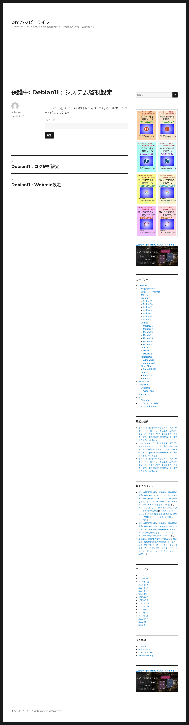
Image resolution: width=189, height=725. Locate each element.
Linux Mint (146, 366)
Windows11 (148, 391)
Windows (145, 388)
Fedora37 (147, 301)
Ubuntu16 (147, 344)
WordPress (144, 381)
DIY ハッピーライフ (30, 22)
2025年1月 (143, 578)
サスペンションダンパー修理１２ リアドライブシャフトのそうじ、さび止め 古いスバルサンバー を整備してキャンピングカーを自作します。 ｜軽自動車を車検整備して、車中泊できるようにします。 (158, 464)
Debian (144, 347)
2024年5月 (143, 585)
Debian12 (147, 350)
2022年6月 (143, 619)
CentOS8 (147, 375)
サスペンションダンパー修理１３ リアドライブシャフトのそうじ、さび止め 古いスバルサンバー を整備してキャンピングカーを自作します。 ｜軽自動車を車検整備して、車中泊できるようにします (158, 433)
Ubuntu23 (148, 329)
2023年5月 (143, 600)
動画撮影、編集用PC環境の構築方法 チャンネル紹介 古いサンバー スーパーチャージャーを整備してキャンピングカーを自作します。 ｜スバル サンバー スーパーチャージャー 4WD (158, 529)
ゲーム (141, 397)
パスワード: (50, 120)
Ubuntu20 (148, 338)
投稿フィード (144, 649)
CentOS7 (147, 378)
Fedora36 (148, 304)
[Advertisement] (94, 66)
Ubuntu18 (147, 341)
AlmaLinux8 (149, 363)
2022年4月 (144, 625)
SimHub (145, 400)
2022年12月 (144, 603)
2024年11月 (144, 581)
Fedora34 (148, 310)
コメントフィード (146, 652)
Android (142, 394)
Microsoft (143, 385)
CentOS (144, 372)
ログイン (142, 646)
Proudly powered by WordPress (46, 711)
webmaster (16, 112)
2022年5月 (143, 622)
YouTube (143, 285)
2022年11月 (144, 606)
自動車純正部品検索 (147, 492)
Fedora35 (147, 307)
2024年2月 (144, 594)
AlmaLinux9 (149, 360)
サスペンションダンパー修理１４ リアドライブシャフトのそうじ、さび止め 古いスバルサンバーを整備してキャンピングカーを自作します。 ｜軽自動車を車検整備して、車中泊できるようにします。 (158, 449)
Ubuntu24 (148, 326)
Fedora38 (148, 313)
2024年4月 (144, 588)
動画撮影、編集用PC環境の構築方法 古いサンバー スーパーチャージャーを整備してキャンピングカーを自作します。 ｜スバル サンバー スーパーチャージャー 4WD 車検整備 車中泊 (158, 498)
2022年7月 (143, 616)
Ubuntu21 (147, 335)
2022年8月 (143, 612)
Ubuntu (144, 323)
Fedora (144, 298)
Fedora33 (147, 316)
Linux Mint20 (149, 369)
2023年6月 (143, 597)
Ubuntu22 (148, 332)
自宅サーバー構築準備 (150, 292)
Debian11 (147, 354)
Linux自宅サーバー (147, 288)
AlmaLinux (146, 357)
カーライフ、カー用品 (148, 403)
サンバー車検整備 (148, 406)
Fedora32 (148, 319)
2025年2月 (143, 575)
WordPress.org (146, 655)
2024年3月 (144, 591)
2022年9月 (143, 609)
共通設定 (145, 295)
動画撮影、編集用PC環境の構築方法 (154, 539)
